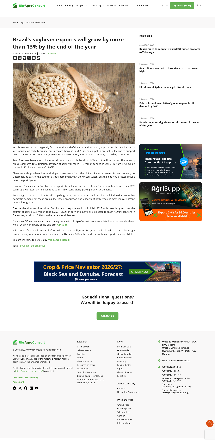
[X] (20, 388)
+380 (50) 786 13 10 (171, 380)
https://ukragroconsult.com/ (29, 371)
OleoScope (52, 53)
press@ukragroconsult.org (175, 392)
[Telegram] (14, 388)
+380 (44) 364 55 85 (171, 371)
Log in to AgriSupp (182, 5)
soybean (25, 245)
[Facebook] (25, 388)
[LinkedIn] (31, 388)
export (34, 245)
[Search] (199, 6)
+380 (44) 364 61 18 (171, 374)
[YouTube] (36, 388)
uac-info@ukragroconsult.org (176, 386)
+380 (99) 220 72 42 (171, 367)
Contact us (107, 315)
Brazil (42, 245)
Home (15, 22)
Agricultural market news (33, 22)
